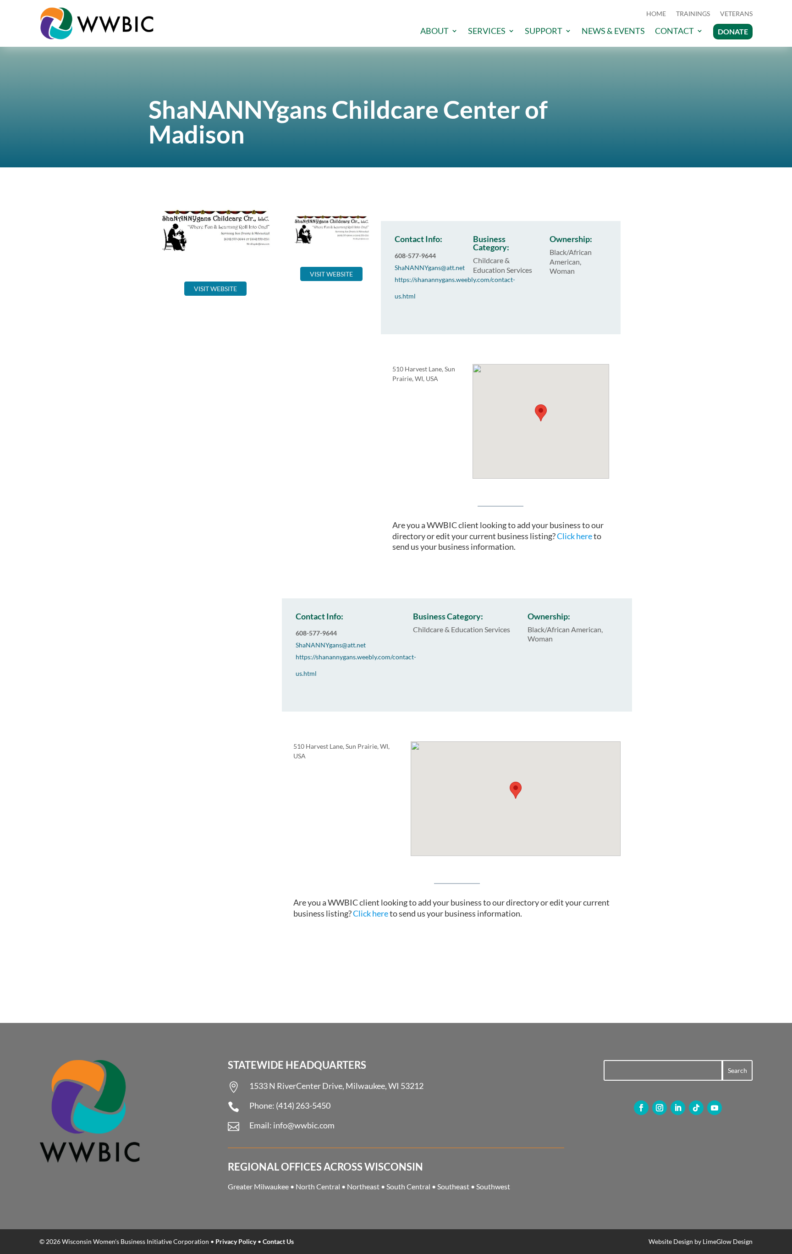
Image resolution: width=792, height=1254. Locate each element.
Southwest (493, 1186)
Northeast (363, 1186)
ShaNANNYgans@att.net (430, 267)
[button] (541, 412)
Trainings (693, 14)
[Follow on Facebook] (641, 1107)
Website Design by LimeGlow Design (701, 1241)
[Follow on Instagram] (659, 1107)
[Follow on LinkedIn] (678, 1107)
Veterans (736, 14)
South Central (408, 1186)
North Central (318, 1186)
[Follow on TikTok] (696, 1107)
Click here (574, 536)
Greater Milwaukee (258, 1186)
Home (656, 14)
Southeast (453, 1186)
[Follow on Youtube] (714, 1107)
